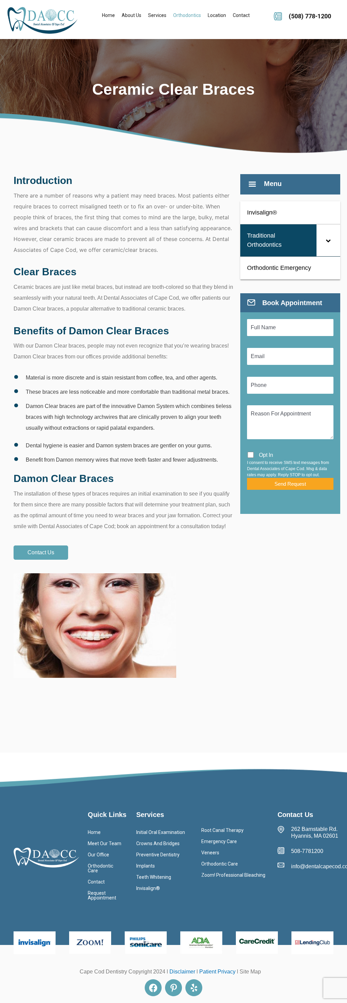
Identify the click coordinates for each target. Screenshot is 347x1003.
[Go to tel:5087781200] (307, 15)
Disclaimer (182, 971)
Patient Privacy (217, 971)
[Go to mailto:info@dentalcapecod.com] (309, 866)
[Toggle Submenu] (328, 240)
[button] (41, 552)
